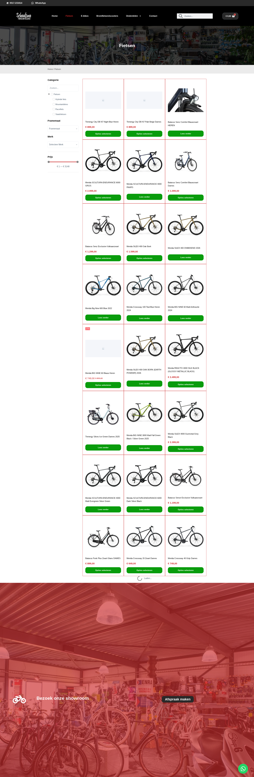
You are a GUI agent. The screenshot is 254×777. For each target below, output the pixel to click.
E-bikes (85, 16)
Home (55, 16)
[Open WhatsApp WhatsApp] (243, 769)
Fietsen (69, 16)
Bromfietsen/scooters (107, 16)
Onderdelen (132, 16)
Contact (153, 16)
